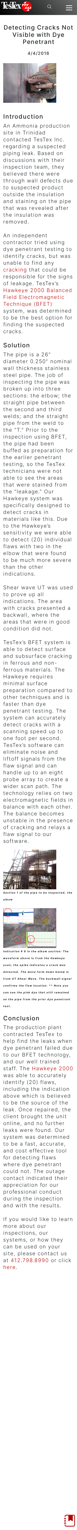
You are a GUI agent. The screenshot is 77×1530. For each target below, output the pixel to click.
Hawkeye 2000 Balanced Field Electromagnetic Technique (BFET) (37, 297)
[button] (69, 7)
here (9, 1267)
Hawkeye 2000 (52, 1068)
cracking (15, 270)
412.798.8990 (30, 1260)
